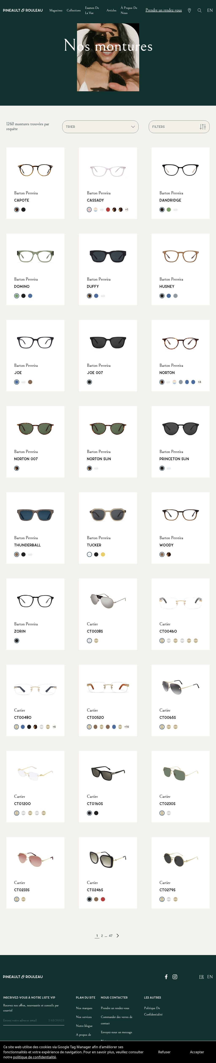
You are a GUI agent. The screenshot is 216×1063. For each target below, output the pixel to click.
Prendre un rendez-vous (164, 10)
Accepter (197, 1052)
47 (110, 936)
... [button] (106, 935)
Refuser (164, 1052)
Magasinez (55, 10)
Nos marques (84, 1008)
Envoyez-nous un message (116, 1032)
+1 (126, 209)
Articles (111, 10)
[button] (118, 936)
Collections (74, 10)
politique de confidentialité (34, 1057)
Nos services (84, 1017)
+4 (199, 382)
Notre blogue (84, 1026)
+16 (126, 727)
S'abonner (56, 1020)
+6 (54, 727)
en (210, 10)
